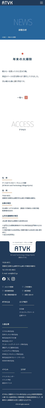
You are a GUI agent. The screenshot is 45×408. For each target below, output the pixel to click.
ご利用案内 (28, 287)
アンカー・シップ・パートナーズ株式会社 (15, 344)
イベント (5, 369)
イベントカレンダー (8, 376)
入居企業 (5, 324)
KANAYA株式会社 (8, 361)
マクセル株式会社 (8, 331)
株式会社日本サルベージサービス (13, 357)
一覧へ (20, 97)
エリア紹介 (23, 301)
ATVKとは (6, 301)
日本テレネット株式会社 (10, 334)
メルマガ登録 (9, 287)
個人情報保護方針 (11, 295)
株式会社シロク (7, 341)
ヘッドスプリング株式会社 (10, 351)
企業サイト (22, 315)
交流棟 (21, 309)
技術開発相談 (9, 291)
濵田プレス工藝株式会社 (10, 347)
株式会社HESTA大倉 (9, 338)
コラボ (23, 369)
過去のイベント (7, 383)
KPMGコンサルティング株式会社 (12, 354)
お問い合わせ (28, 295)
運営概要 (27, 291)
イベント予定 (6, 380)
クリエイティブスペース (26, 312)
